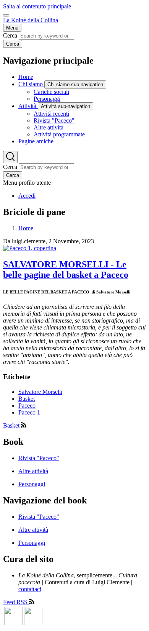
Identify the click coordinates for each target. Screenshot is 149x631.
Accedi (27, 195)
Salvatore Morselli (40, 391)
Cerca (10, 35)
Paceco (27, 405)
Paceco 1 (29, 412)
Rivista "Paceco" (38, 458)
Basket (26, 398)
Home (25, 228)
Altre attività (33, 471)
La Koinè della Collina (30, 20)
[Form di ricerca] (10, 157)
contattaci (29, 589)
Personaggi (31, 484)
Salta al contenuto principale (37, 6)
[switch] (6, 15)
